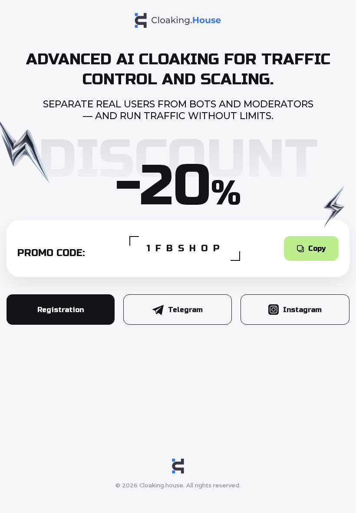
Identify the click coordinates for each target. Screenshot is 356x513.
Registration (60, 310)
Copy (317, 248)
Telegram (185, 310)
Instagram (302, 310)
